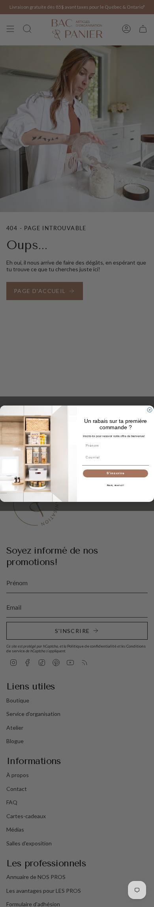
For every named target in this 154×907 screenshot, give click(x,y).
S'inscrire (116, 473)
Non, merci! (115, 485)
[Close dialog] (149, 409)
